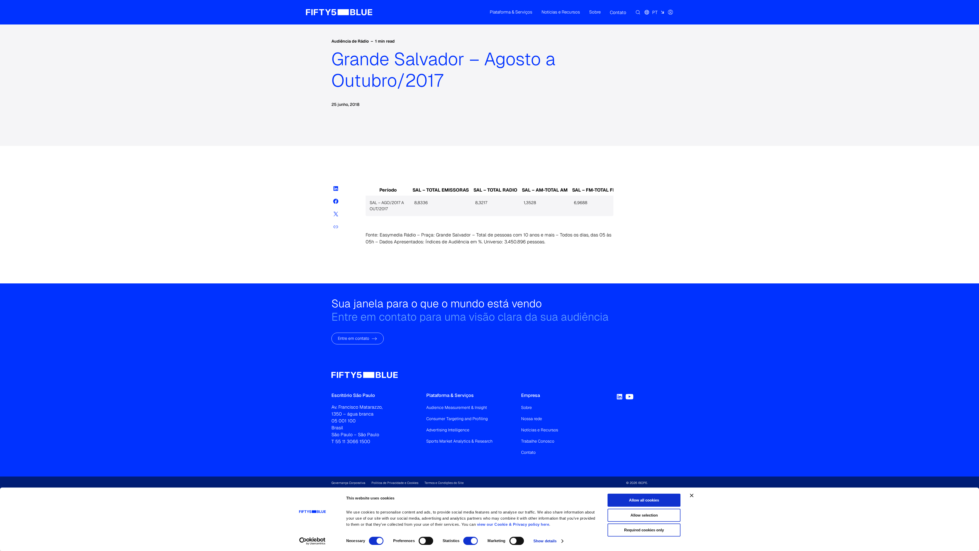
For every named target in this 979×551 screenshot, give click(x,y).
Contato (528, 452)
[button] (511, 12)
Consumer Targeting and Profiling (457, 418)
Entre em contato (353, 338)
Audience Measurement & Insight (456, 407)
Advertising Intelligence (447, 430)
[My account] (670, 12)
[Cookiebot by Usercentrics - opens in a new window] (312, 541)
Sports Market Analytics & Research (459, 441)
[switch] (426, 541)
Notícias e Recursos (539, 430)
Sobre (526, 407)
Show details (545, 541)
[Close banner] (691, 495)
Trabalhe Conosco (537, 441)
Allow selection (644, 515)
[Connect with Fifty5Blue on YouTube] (629, 396)
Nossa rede (531, 418)
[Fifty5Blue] (339, 12)
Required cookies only (644, 530)
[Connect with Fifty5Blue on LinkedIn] (619, 396)
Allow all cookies (644, 500)
